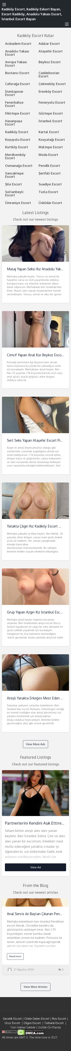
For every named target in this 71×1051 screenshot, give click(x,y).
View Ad (35, 867)
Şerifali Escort (50, 173)
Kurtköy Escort (16, 147)
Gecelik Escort (12, 1018)
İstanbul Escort (50, 121)
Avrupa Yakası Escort (16, 63)
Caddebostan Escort (49, 74)
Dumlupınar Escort (14, 93)
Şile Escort (13, 184)
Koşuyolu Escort (17, 139)
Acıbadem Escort (18, 43)
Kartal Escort (49, 132)
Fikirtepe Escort (17, 113)
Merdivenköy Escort (15, 156)
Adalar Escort (49, 43)
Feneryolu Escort (52, 102)
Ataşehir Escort (51, 51)
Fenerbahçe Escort (14, 104)
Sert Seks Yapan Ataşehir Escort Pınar (36, 440)
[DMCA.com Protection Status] (30, 1032)
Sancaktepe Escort (14, 175)
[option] (35, 823)
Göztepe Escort (51, 113)
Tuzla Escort (48, 192)
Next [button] (64, 792)
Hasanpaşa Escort (13, 122)
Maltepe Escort (51, 147)
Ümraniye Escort (18, 203)
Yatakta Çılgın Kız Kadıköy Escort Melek (37, 526)
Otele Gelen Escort (36, 1018)
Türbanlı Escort (54, 1023)
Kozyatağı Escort (52, 139)
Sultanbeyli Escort (14, 193)
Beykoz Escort (50, 62)
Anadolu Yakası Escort (17, 52)
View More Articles (36, 987)
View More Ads (35, 744)
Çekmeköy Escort (52, 84)
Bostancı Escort (17, 73)
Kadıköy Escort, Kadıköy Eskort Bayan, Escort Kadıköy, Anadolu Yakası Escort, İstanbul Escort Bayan (32, 14)
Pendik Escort (49, 165)
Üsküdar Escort (50, 203)
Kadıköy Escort (16, 132)
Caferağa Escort (17, 84)
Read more (15, 956)
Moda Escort (48, 154)
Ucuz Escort (12, 1023)
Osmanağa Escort (18, 165)
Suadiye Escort (50, 184)
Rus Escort (59, 1018)
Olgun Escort (32, 1023)
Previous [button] (6, 792)
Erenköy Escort (50, 91)
